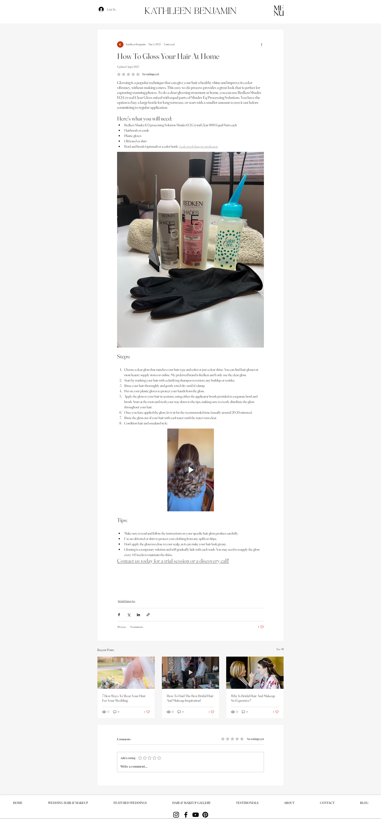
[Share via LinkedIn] (138, 615)
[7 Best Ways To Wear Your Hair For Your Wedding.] (126, 673)
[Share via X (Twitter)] (129, 615)
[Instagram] (176, 815)
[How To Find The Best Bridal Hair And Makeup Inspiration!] (190, 673)
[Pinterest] (205, 815)
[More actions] (261, 44)
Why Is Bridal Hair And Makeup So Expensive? (253, 698)
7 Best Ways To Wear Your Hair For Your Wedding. (124, 698)
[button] (278, 10)
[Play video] (190, 470)
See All (280, 649)
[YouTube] (195, 815)
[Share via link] (148, 615)
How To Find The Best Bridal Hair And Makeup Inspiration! (190, 698)
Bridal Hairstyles (126, 601)
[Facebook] (186, 815)
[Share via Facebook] (119, 615)
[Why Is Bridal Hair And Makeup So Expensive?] (255, 673)
